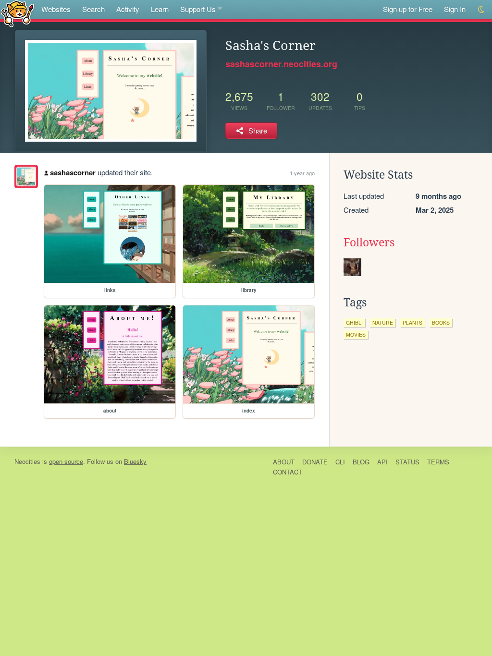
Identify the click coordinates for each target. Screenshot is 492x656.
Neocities (27, 461)
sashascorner (73, 172)
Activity (127, 9)
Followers (369, 242)
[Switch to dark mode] (481, 9)
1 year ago (302, 173)
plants (412, 322)
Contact (287, 471)
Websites (56, 9)
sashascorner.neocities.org (281, 64)
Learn (160, 9)
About (284, 461)
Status (407, 461)
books (441, 322)
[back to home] (17, 13)
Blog (361, 461)
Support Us (198, 9)
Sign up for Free (407, 9)
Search (93, 9)
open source (66, 461)
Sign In (455, 9)
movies (356, 334)
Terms (438, 461)
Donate (315, 461)
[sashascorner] (26, 176)
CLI (340, 461)
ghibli (354, 322)
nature (382, 322)
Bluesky (135, 461)
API (382, 461)
